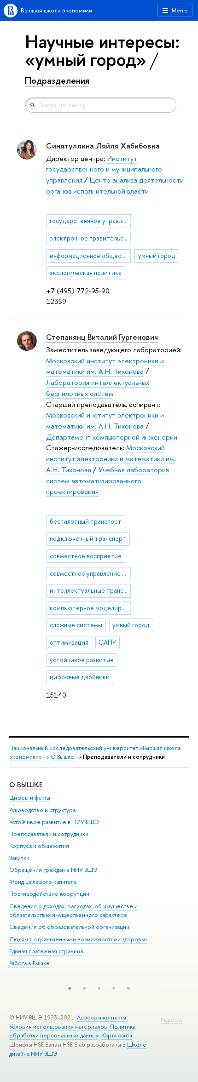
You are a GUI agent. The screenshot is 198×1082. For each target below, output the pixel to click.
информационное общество (90, 256)
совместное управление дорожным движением (90, 573)
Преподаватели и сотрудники (48, 834)
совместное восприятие (86, 556)
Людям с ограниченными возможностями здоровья (78, 939)
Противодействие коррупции (49, 894)
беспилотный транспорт (86, 521)
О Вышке (62, 757)
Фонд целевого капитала (42, 882)
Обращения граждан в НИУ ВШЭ (53, 870)
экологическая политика (86, 273)
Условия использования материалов (58, 1026)
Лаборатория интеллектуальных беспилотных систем (97, 388)
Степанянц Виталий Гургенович (102, 337)
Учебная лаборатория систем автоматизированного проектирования (107, 480)
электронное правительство (90, 238)
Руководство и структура (42, 810)
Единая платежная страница (46, 951)
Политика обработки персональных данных (72, 1031)
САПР (107, 642)
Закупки (19, 858)
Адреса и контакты (101, 1017)
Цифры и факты (29, 797)
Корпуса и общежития (39, 846)
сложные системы (76, 625)
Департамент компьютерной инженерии (111, 437)
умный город (156, 256)
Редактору (171, 1020)
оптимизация (69, 642)
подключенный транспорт (88, 538)
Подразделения (57, 80)
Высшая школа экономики (56, 10)
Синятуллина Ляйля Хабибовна (103, 145)
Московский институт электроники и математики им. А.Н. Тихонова (105, 366)
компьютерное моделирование (90, 608)
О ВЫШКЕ (25, 785)
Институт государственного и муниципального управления (104, 169)
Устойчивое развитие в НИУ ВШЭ (54, 822)
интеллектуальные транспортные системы (90, 590)
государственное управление (90, 221)
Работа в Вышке (29, 963)
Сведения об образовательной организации (69, 927)
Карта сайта (116, 1035)
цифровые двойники (80, 677)
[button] (69, 988)
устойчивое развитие (82, 660)
